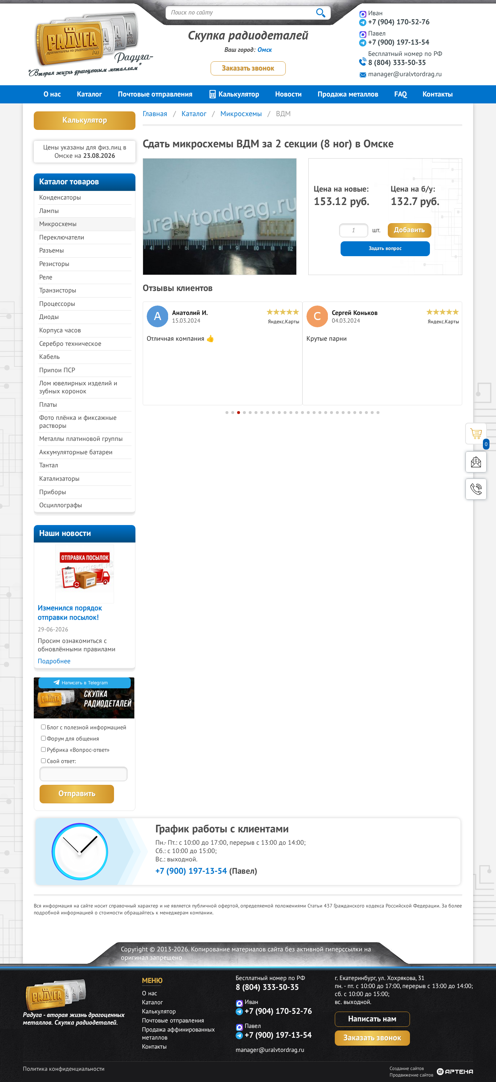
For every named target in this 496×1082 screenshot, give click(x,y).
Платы (48, 405)
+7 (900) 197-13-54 (398, 42)
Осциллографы (60, 505)
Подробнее (54, 661)
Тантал (48, 465)
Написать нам (372, 1019)
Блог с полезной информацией (86, 727)
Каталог (89, 94)
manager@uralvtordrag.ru (405, 74)
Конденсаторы (60, 197)
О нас (52, 94)
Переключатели (61, 237)
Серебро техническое (70, 344)
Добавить (409, 230)
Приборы (52, 492)
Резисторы (54, 264)
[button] (226, 412)
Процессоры (57, 304)
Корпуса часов (60, 330)
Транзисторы (57, 290)
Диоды (49, 317)
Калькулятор (238, 94)
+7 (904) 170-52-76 (399, 22)
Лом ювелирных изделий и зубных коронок (78, 387)
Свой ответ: (61, 761)
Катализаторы (59, 479)
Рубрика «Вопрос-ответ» (78, 750)
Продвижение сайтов (411, 1075)
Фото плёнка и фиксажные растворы (78, 422)
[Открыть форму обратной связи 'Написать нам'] (476, 462)
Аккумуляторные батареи (76, 452)
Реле (45, 277)
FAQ (400, 94)
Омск (264, 50)
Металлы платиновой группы (81, 439)
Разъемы (51, 250)
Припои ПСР (57, 370)
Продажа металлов (348, 94)
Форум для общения (73, 738)
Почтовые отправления (155, 94)
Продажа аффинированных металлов (178, 1033)
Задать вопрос (385, 248)
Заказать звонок (248, 68)
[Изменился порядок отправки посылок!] (84, 574)
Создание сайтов (407, 1068)
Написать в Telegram (85, 682)
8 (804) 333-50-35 (397, 62)
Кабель (49, 357)
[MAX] (363, 14)
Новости (288, 94)
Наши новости (65, 533)
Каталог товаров (69, 182)
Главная (155, 114)
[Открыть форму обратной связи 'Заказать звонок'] (476, 489)
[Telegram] (363, 22)
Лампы (49, 211)
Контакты (438, 94)
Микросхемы (58, 224)
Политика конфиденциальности (64, 1069)
